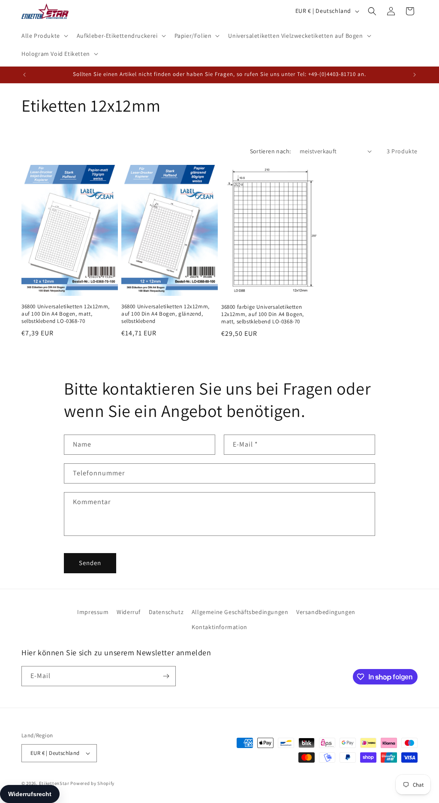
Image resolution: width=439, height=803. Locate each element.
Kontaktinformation (219, 627)
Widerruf (129, 612)
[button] (44, 36)
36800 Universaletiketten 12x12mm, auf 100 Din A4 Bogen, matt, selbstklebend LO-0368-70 (65, 314)
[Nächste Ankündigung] (414, 75)
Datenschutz (166, 612)
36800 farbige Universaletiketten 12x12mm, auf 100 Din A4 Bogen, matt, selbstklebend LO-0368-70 (262, 314)
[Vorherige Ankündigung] (24, 75)
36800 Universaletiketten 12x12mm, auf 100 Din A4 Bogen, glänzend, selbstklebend (165, 314)
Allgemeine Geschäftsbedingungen (240, 612)
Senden (90, 563)
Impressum (92, 612)
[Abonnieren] (165, 676)
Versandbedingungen (325, 612)
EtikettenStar (54, 783)
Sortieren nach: (270, 151)
